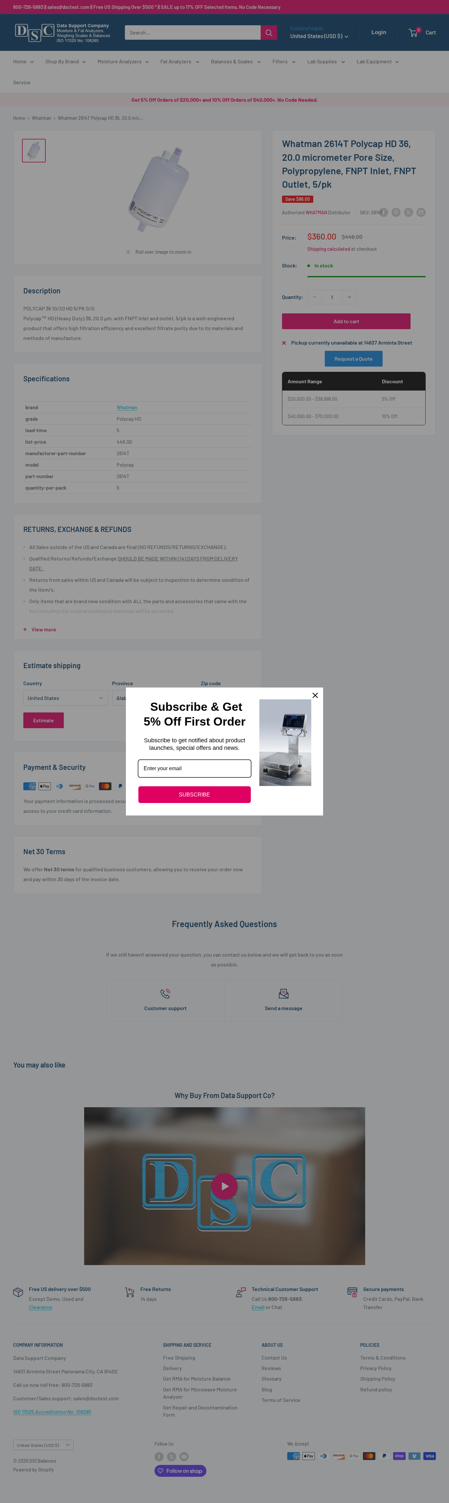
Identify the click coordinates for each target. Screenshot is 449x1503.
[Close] (315, 695)
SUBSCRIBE (194, 794)
